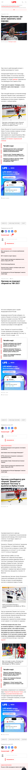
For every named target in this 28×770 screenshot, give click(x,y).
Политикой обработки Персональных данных (10, 6)
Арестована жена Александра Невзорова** (12, 452)
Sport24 (3, 640)
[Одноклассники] (15, 231)
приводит (15, 79)
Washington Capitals (12, 41)
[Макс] (5, 231)
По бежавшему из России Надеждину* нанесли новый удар (13, 273)
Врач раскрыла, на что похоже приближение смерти (12, 251)
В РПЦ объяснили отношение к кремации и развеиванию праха (12, 456)
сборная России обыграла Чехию (13, 692)
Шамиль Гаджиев (5, 198)
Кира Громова (5, 394)
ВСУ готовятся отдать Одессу (8, 256)
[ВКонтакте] (12, 231)
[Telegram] (9, 231)
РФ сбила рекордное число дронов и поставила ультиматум (13, 448)
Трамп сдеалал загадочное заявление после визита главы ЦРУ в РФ (12, 260)
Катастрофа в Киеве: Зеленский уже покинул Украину (12, 461)
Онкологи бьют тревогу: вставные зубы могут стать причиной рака (13, 268)
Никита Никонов (5, 734)
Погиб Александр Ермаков (8, 264)
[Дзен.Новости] (2, 231)
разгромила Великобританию (14, 694)
